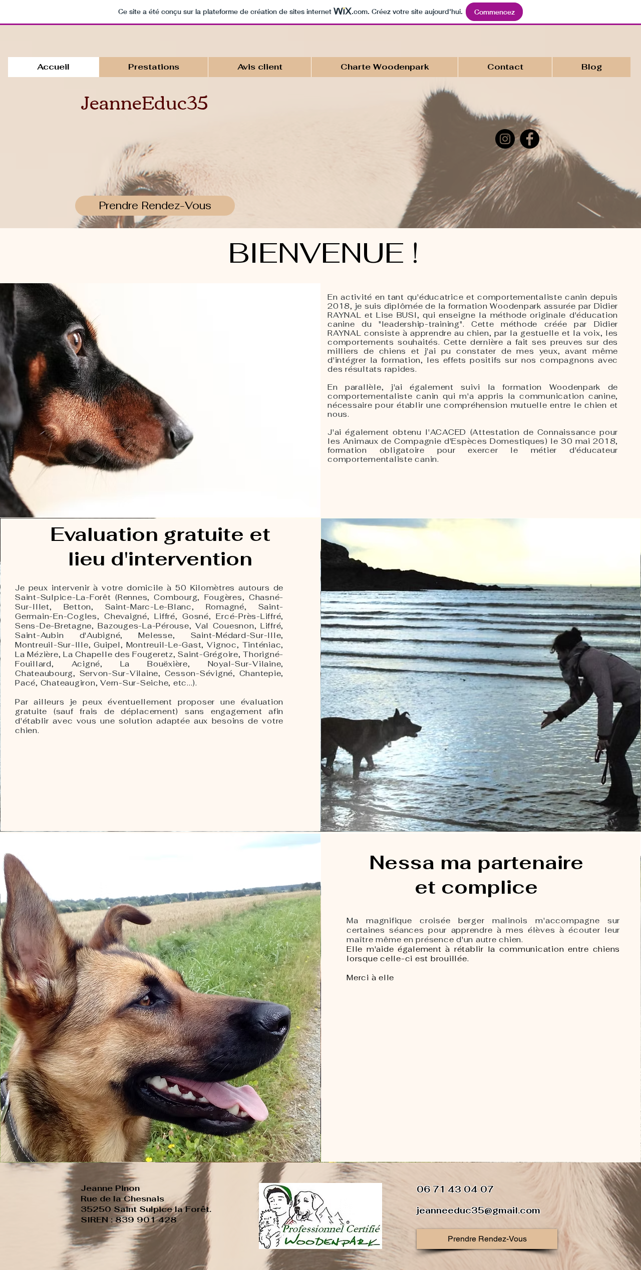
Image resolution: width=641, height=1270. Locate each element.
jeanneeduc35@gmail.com (478, 1210)
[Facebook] (529, 139)
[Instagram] (505, 139)
